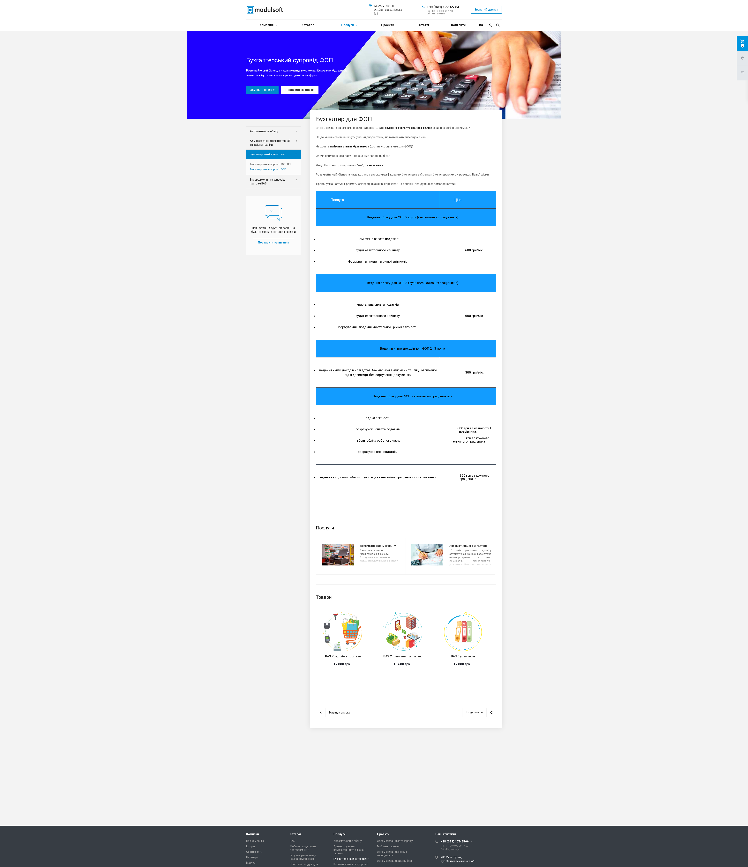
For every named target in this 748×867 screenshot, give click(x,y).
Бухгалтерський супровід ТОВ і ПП (270, 164)
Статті (424, 25)
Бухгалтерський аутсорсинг (267, 154)
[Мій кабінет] (489, 25)
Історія (250, 846)
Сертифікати (254, 851)
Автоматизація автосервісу (395, 840)
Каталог (308, 25)
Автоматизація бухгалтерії (468, 546)
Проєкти (388, 25)
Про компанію (255, 840)
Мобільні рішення (388, 846)
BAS (292, 840)
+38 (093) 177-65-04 (443, 7)
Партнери (252, 857)
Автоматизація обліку (264, 131)
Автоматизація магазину (378, 546)
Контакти (458, 25)
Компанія (266, 25)
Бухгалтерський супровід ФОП (268, 169)
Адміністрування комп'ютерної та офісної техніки (270, 142)
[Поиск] (498, 25)
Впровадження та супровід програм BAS (267, 181)
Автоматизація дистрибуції (395, 860)
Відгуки (251, 862)
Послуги (348, 25)
